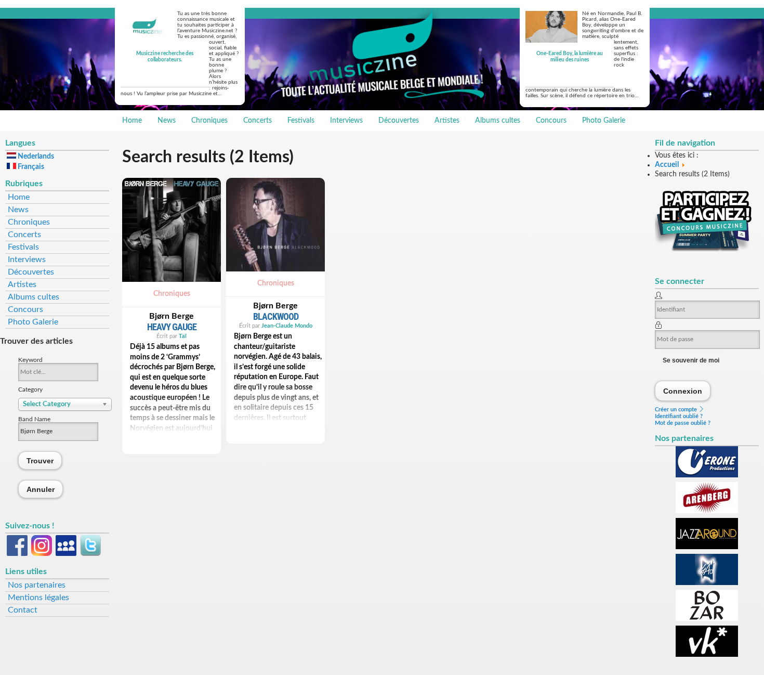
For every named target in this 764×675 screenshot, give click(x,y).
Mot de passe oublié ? (682, 423)
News (166, 120)
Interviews (346, 120)
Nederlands (35, 156)
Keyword (30, 360)
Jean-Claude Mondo (286, 326)
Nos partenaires (36, 585)
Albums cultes (497, 120)
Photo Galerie (603, 120)
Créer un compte (677, 409)
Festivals (300, 120)
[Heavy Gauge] (171, 285)
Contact (22, 610)
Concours (551, 120)
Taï (183, 336)
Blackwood (275, 316)
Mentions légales (38, 597)
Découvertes (398, 120)
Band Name (34, 419)
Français (30, 167)
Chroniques (209, 120)
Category (30, 389)
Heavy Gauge (171, 326)
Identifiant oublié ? (679, 416)
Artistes (446, 120)
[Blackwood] (275, 274)
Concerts (257, 120)
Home (132, 120)
